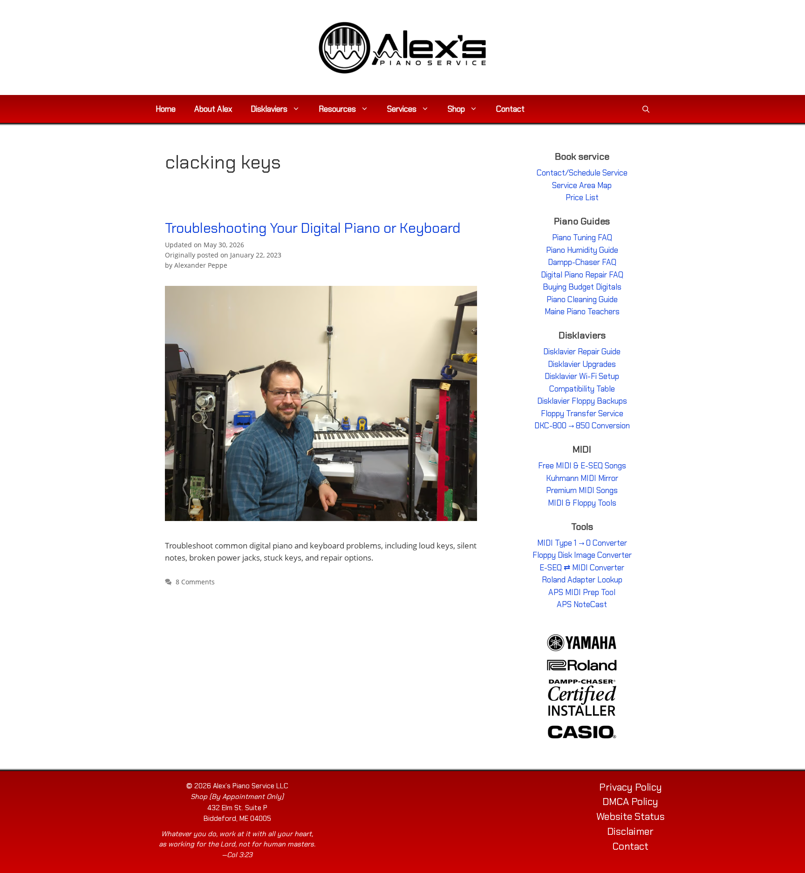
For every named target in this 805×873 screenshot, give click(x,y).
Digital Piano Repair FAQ (582, 275)
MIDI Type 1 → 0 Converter (582, 543)
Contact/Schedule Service (582, 173)
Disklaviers (269, 109)
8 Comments (195, 581)
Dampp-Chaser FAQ (582, 262)
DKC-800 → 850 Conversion (582, 425)
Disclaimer (630, 831)
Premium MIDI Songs (582, 490)
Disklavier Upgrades (582, 364)
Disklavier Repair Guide (582, 351)
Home (166, 109)
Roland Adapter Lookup (582, 580)
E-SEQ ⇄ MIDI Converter (581, 567)
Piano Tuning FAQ (582, 237)
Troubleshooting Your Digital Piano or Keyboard (312, 228)
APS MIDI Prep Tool (581, 592)
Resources (337, 109)
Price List (582, 197)
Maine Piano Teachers (582, 311)
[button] (646, 109)
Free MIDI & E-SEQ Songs (582, 465)
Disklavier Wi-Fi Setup (582, 376)
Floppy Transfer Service (582, 413)
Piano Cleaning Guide (582, 299)
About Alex (213, 109)
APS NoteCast (582, 604)
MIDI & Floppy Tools (582, 503)
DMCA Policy (630, 801)
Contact (510, 109)
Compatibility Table (582, 389)
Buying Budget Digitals (582, 287)
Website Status (630, 816)
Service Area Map (582, 185)
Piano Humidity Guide (582, 250)
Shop (456, 109)
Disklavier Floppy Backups (582, 401)
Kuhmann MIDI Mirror (582, 478)
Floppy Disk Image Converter (582, 555)
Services (401, 109)
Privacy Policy (630, 787)
